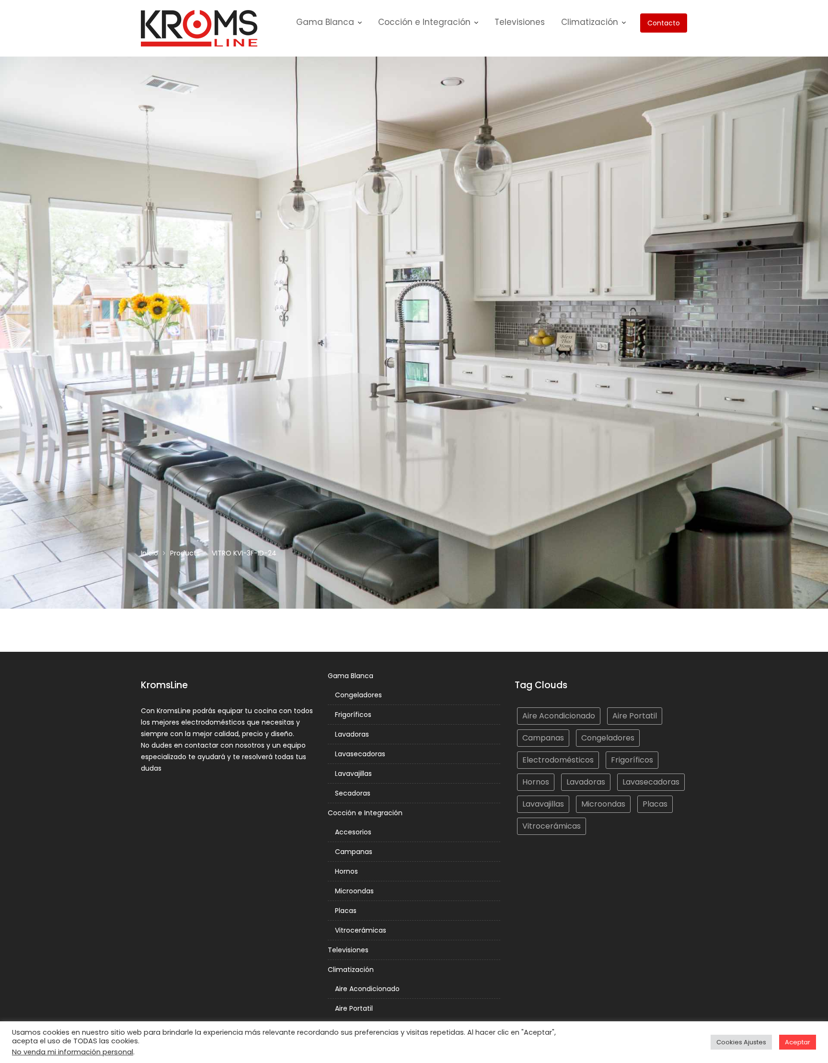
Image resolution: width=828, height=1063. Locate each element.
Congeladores (358, 695)
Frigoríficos (353, 714)
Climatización (589, 22)
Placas (345, 910)
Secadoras (352, 793)
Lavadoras (352, 734)
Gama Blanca (325, 22)
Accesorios (353, 832)
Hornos (346, 871)
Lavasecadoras (360, 754)
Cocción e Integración (424, 22)
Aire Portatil (354, 1008)
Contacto (663, 23)
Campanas (353, 851)
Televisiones (519, 22)
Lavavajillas (353, 773)
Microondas (354, 891)
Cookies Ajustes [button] (741, 1042)
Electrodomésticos (558, 759)
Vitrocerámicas (360, 930)
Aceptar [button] (797, 1042)
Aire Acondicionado (367, 989)
